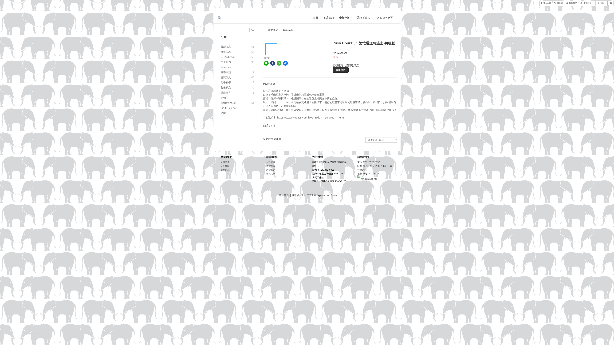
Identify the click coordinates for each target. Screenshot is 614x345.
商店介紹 (329, 17)
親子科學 (226, 82)
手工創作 (226, 62)
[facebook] (272, 63)
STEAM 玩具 (228, 57)
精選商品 (226, 52)
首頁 (315, 17)
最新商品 (226, 46)
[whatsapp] (279, 63)
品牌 (223, 113)
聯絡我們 (340, 69)
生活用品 (226, 67)
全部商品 (273, 30)
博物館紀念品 (228, 103)
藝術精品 (226, 87)
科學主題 (226, 72)
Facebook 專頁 (384, 17)
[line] (266, 63)
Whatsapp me (368, 178)
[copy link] (285, 63)
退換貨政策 (363, 17)
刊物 (223, 98)
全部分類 (344, 17)
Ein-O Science (229, 108)
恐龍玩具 (226, 92)
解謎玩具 (226, 77)
